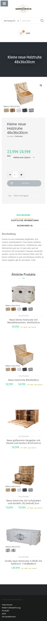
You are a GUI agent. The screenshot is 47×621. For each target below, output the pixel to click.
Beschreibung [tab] (23, 215)
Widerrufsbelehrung (11, 607)
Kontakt (5, 610)
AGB (4, 613)
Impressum (7, 604)
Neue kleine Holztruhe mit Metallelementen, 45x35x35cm (23, 321)
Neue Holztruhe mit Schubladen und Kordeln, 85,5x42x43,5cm (23, 502)
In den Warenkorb (25, 184)
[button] (41, 85)
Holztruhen (19, 136)
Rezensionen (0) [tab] (25, 226)
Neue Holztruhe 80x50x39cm (23, 380)
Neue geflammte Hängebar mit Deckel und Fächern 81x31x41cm (23, 441)
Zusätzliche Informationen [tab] (25, 221)
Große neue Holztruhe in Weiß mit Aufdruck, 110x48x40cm (23, 562)
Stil (9, 156)
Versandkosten (9, 616)
